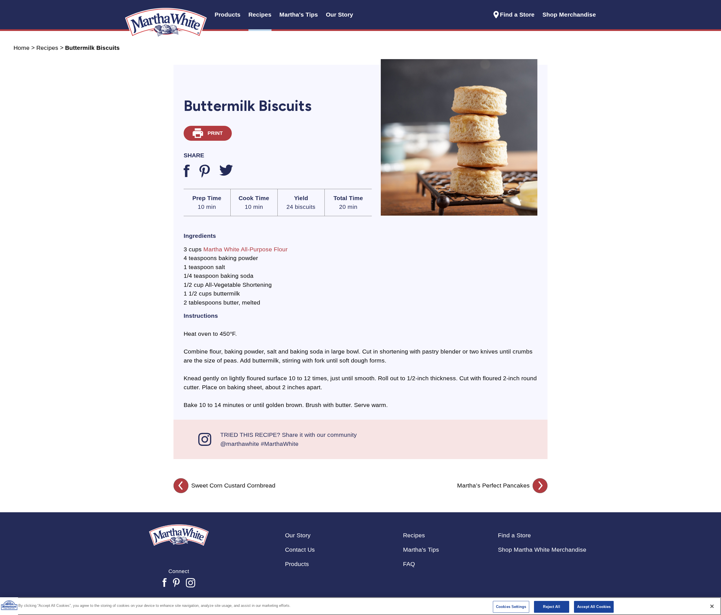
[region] (360, 606)
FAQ (409, 564)
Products (297, 564)
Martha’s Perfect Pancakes (493, 485)
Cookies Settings (511, 607)
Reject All (551, 607)
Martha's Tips (421, 549)
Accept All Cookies (594, 607)
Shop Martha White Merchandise (542, 549)
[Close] (712, 606)
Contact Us (300, 549)
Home (22, 47)
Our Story (339, 14)
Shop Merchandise (569, 14)
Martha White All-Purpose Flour (245, 249)
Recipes (47, 47)
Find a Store (517, 14)
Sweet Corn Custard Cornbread (233, 485)
